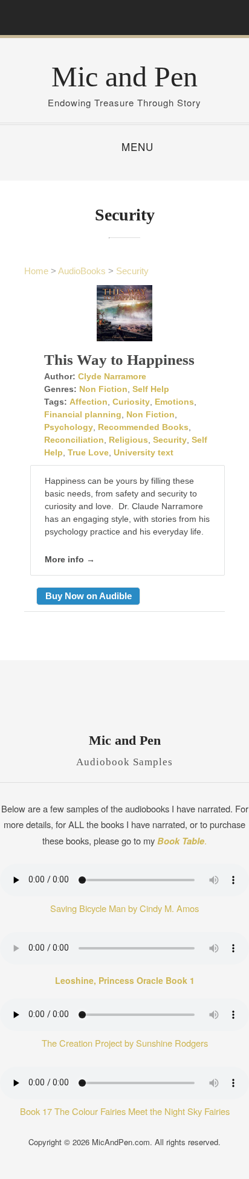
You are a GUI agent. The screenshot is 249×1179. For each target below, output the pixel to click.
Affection (89, 401)
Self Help (150, 389)
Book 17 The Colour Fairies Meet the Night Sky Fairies (125, 1111)
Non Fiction (103, 389)
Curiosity (131, 401)
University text (143, 452)
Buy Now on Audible (88, 596)
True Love (88, 452)
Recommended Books (143, 427)
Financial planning (82, 414)
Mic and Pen (124, 76)
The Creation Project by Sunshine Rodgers (125, 1042)
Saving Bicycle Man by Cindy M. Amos (124, 908)
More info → (70, 559)
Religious (128, 440)
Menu (137, 146)
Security (132, 271)
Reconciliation (74, 440)
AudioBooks (82, 271)
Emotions (174, 401)
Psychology (68, 427)
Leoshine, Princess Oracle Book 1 (125, 980)
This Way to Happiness (119, 360)
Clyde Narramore (112, 376)
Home (36, 271)
